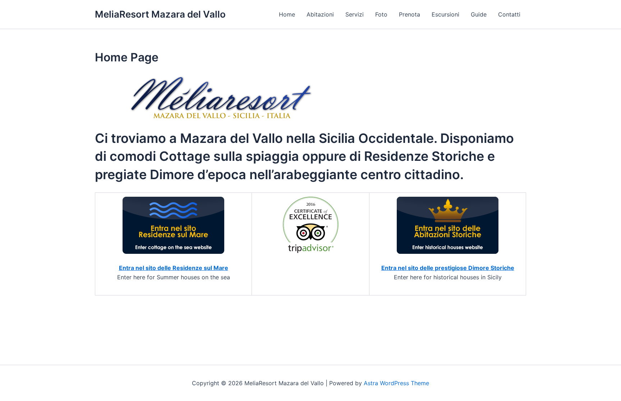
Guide (479, 14)
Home (287, 14)
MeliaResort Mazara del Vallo (160, 14)
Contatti (509, 14)
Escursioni (445, 14)
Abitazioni (320, 14)
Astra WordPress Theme (396, 383)
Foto (381, 14)
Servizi (354, 14)
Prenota (409, 14)
